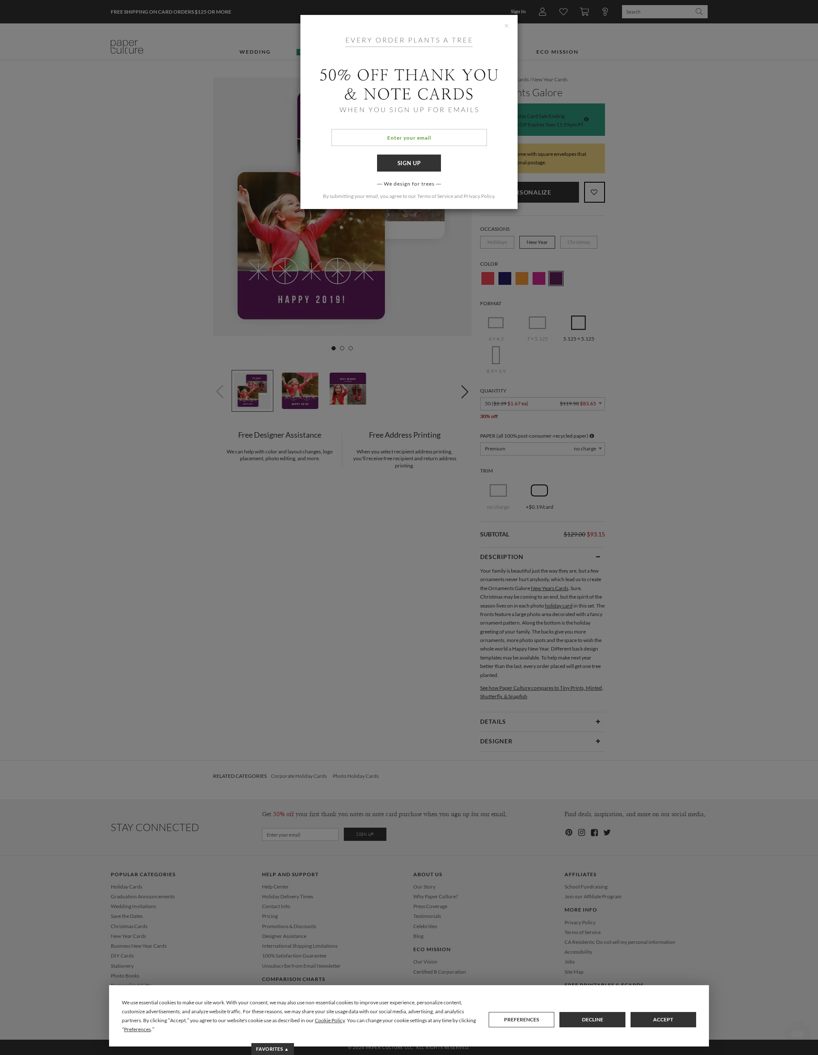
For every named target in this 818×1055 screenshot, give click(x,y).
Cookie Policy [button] (330, 1020)
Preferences (521, 1019)
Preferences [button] (137, 1029)
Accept (663, 1019)
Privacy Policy (479, 196)
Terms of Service (435, 196)
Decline (592, 1019)
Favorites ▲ (272, 1049)
